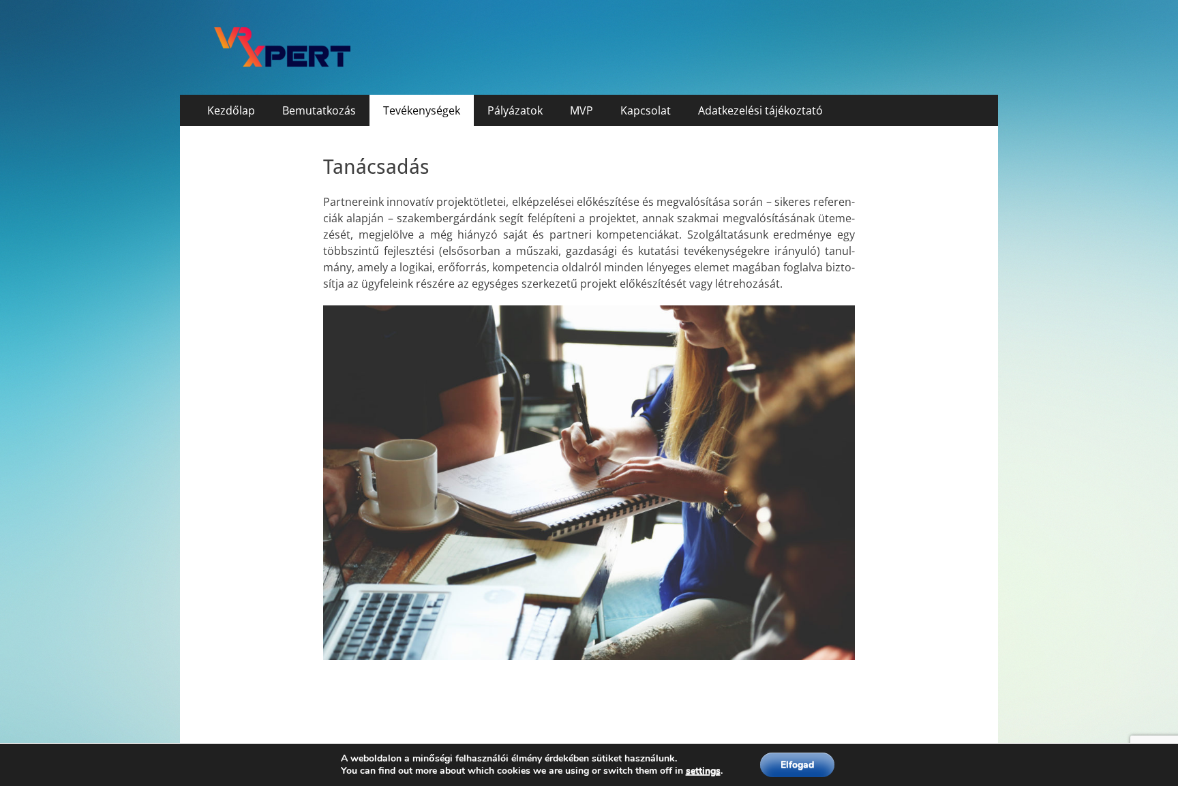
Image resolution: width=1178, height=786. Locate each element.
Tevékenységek (421, 110)
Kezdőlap (231, 110)
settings (703, 771)
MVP (581, 110)
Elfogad (797, 764)
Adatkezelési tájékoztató (760, 110)
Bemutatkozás (319, 110)
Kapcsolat (645, 110)
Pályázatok (515, 110)
